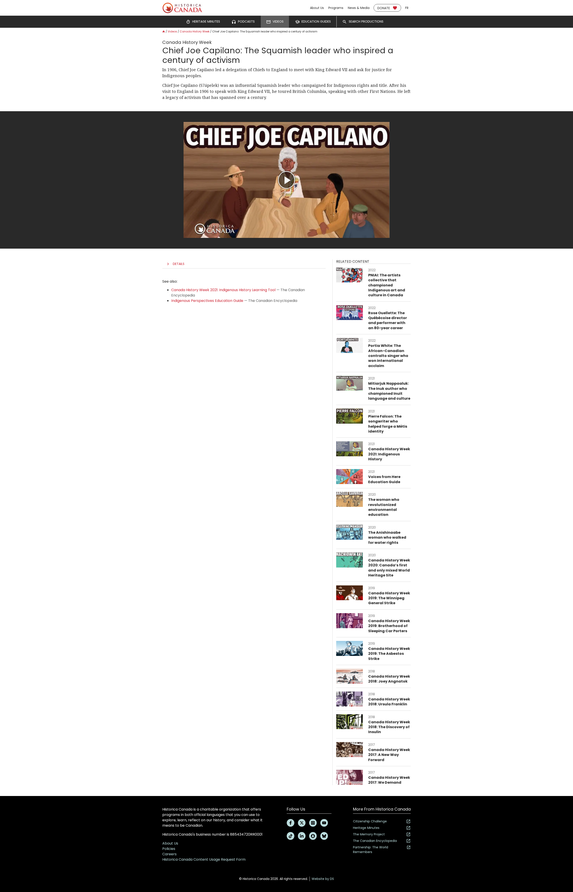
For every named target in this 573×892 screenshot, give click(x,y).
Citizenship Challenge (370, 821)
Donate (383, 8)
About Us (317, 8)
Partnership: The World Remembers (370, 849)
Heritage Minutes (366, 828)
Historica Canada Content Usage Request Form (204, 859)
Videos (172, 31)
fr (406, 8)
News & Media (359, 8)
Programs (335, 8)
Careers (169, 854)
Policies (168, 848)
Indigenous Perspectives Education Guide (207, 300)
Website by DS (323, 879)
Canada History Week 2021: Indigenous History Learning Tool (223, 289)
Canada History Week (195, 31)
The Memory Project (369, 834)
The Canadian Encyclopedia (375, 841)
